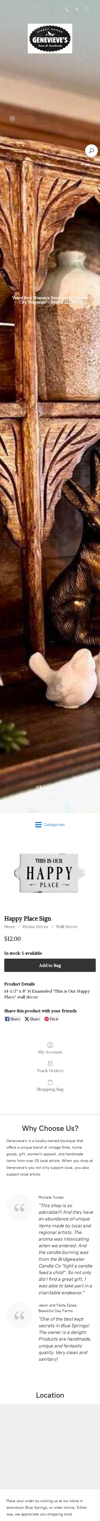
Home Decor (35, 926)
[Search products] (91, 151)
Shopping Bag (50, 1089)
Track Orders (50, 1070)
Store (9, 926)
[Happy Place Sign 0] (50, 874)
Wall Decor (67, 926)
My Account (50, 1052)
